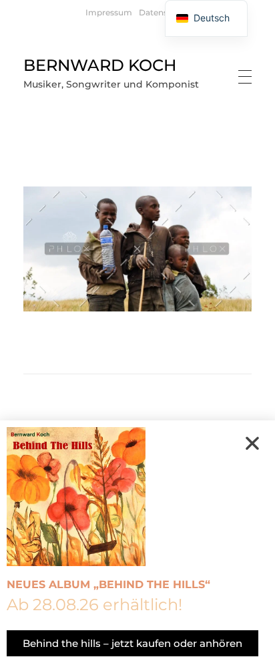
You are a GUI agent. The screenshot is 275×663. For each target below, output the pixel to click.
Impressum (108, 12)
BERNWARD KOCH (99, 65)
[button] (252, 443)
